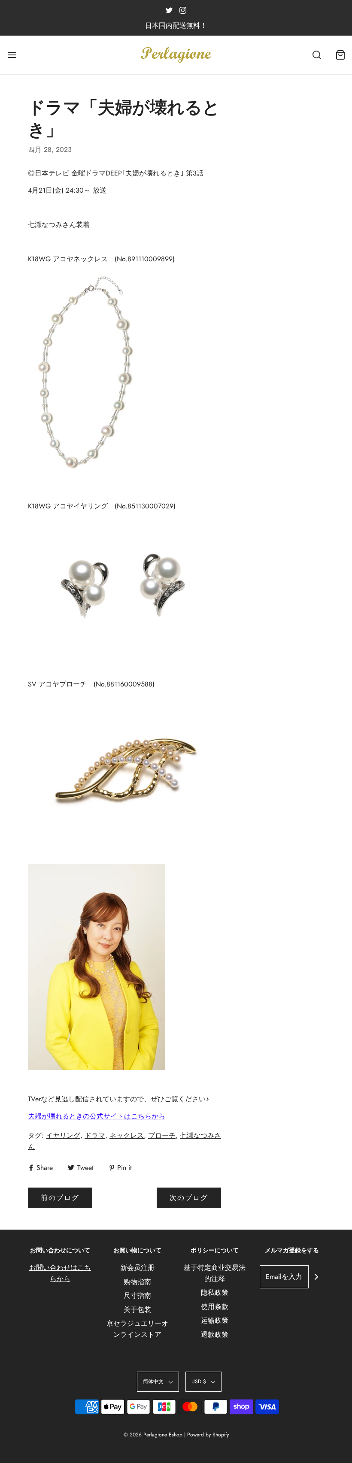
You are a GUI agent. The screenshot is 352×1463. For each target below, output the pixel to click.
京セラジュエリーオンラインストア (137, 1328)
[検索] (316, 55)
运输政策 (214, 1320)
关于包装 (137, 1310)
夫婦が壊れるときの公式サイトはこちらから (96, 1116)
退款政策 (214, 1334)
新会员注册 (137, 1268)
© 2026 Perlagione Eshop (153, 1435)
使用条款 (214, 1307)
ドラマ (95, 1135)
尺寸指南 (137, 1295)
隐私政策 (214, 1292)
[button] (158, 1382)
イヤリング (63, 1135)
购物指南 (137, 1282)
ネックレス (126, 1135)
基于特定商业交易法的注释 (215, 1273)
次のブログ (189, 1198)
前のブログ (60, 1198)
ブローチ (162, 1135)
